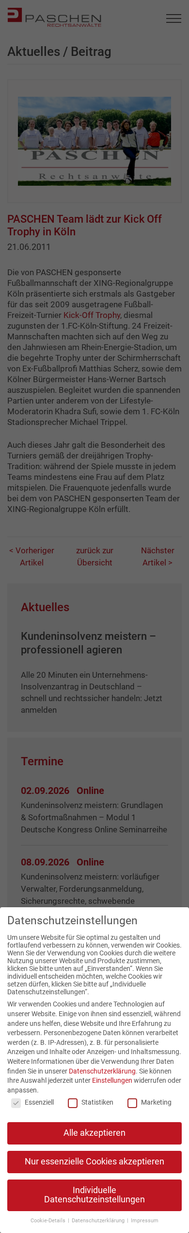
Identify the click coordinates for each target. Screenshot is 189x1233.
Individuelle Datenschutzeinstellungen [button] (94, 1195)
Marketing (156, 1102)
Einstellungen (112, 1080)
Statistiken (97, 1102)
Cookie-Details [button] (49, 1220)
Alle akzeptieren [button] (94, 1133)
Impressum (144, 1220)
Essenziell (39, 1102)
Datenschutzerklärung (102, 1071)
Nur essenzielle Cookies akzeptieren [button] (94, 1161)
